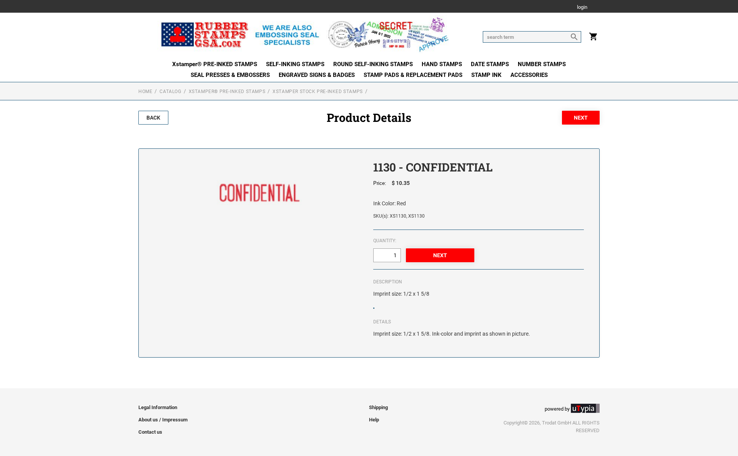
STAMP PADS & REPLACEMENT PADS (413, 75)
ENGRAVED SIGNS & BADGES (317, 75)
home (145, 91)
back (153, 118)
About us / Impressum (163, 420)
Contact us (150, 432)
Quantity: (384, 240)
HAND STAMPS (442, 64)
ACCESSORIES (529, 75)
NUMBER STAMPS (542, 64)
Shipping (378, 407)
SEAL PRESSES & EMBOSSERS (230, 75)
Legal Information (157, 407)
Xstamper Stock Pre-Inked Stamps (318, 91)
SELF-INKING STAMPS (295, 64)
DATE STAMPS (490, 64)
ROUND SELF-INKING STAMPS (373, 64)
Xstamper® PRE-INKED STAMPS (214, 64)
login (582, 7)
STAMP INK (486, 75)
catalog (170, 91)
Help (374, 420)
